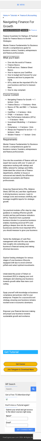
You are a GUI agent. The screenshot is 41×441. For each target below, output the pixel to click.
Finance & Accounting (28, 15)
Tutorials (13, 15)
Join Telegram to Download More (20, 369)
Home (5, 15)
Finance (34, 30)
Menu (22, 5)
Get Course (20, 364)
